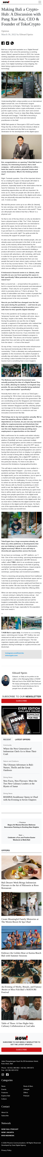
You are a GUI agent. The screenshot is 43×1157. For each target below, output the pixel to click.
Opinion (5, 31)
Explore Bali (5, 1096)
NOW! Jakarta (7, 1132)
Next (21, 835)
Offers (25, 1092)
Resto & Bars (28, 1086)
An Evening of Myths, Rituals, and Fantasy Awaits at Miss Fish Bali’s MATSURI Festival (21, 989)
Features (4, 1092)
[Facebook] (7, 1074)
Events (3, 1089)
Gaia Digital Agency (19, 1145)
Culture (4, 1099)
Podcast (26, 1096)
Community (7, 745)
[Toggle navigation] (40, 2)
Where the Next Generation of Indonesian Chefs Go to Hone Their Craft (19, 751)
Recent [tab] (7, 740)
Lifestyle (26, 1089)
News (3, 1086)
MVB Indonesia (7, 1135)
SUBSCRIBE (21, 1050)
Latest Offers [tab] (22, 740)
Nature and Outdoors (11, 761)
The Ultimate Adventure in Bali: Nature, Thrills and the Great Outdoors (18, 767)
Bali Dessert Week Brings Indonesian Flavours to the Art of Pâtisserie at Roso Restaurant (20, 885)
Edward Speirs (26, 34)
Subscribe (5, 1115)
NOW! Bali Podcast (9, 1129)
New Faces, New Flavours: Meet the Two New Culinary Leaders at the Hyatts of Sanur (20, 784)
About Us (4, 1112)
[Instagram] (2, 1074)
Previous (21, 822)
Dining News (7, 777)
